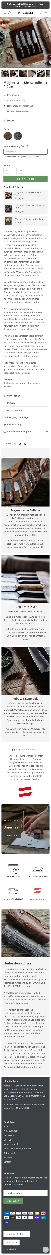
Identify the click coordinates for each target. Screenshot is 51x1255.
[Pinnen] (25, 444)
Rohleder (13, 1249)
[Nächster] (46, 5)
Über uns (8, 1140)
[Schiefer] (17, 136)
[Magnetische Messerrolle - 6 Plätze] (8, 195)
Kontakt (7, 1162)
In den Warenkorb (25, 179)
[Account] (40, 12)
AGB (5, 1126)
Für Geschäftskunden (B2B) (17, 1148)
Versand (7, 1157)
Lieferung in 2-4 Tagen (34, 4)
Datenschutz (9, 1153)
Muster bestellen (11, 1144)
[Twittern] (20, 444)
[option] (25, 42)
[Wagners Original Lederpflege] (8, 221)
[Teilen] (15, 444)
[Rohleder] (25, 13)
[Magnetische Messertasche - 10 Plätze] (8, 209)
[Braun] (7, 136)
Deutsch (10, 1242)
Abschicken (13, 1201)
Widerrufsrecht (10, 1131)
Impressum (8, 1135)
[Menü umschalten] (5, 12)
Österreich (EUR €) (15, 1234)
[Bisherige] (5, 5)
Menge (6, 165)
